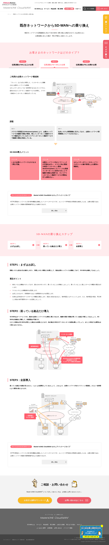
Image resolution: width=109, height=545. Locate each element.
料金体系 (53, 9)
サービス (47, 9)
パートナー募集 (67, 528)
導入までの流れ (70, 524)
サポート (78, 9)
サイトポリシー (7, 539)
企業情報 (49, 528)
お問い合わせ (58, 528)
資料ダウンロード (106, 26)
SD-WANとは (38, 9)
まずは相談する (106, 51)
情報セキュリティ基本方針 (18, 539)
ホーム (9, 14)
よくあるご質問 (41, 528)
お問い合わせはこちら (74, 500)
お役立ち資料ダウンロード (35, 500)
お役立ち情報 (69, 9)
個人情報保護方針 (30, 539)
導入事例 (60, 9)
